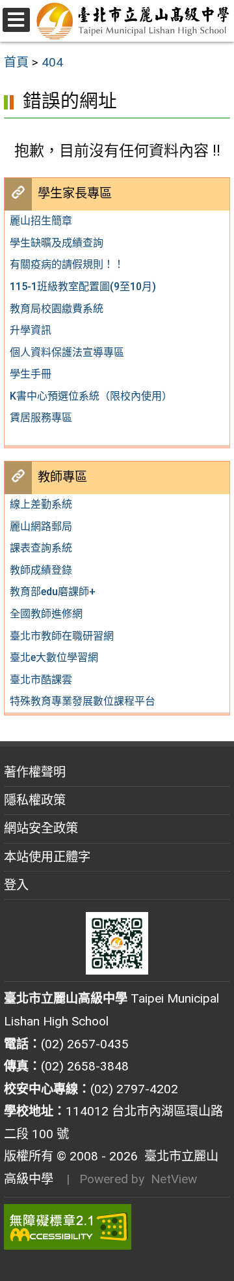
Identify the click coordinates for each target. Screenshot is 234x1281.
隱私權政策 (35, 800)
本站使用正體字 (47, 856)
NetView (174, 1178)
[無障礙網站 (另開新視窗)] (117, 1227)
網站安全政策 (41, 828)
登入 (16, 884)
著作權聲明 (35, 772)
